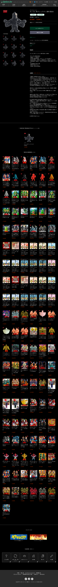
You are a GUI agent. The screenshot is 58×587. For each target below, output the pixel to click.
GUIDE (34, 5)
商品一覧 (22, 572)
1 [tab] (29, 150)
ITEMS (13, 5)
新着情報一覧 (38, 572)
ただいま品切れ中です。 (39, 28)
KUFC (31, 45)
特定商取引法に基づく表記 (27, 574)
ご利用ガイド (36, 574)
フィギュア (32, 44)
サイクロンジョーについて (30, 572)
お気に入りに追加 (40, 32)
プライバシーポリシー (17, 574)
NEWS (24, 5)
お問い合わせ (42, 574)
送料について (32, 37)
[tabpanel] (29, 140)
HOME (18, 572)
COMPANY (44, 5)
